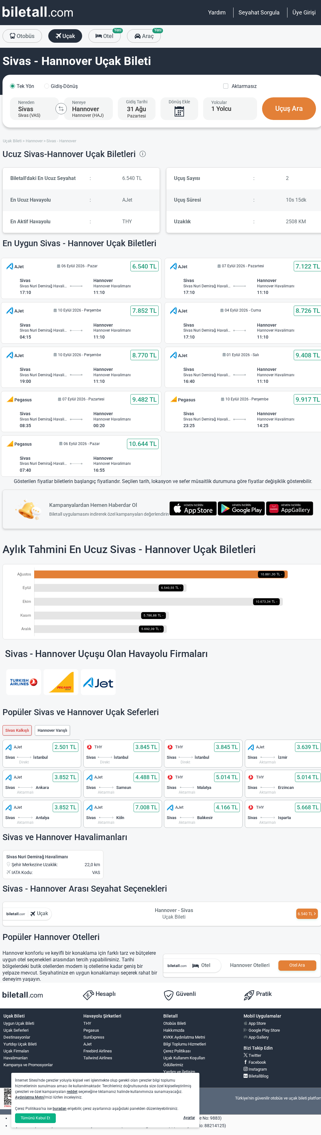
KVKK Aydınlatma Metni (184, 1037)
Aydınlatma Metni (30, 1097)
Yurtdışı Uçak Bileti (20, 1044)
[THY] (23, 682)
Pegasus (91, 1030)
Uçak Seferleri (16, 1030)
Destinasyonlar (16, 1037)
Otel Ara (297, 965)
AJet (87, 1044)
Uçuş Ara (289, 108)
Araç (150, 34)
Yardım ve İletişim (179, 1071)
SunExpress (93, 1037)
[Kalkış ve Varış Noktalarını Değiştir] (61, 108)
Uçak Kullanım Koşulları (184, 1058)
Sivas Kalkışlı (17, 730)
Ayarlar (189, 1118)
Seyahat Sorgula (259, 12)
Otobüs (24, 36)
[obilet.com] (38, 17)
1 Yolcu (221, 108)
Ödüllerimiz (173, 1064)
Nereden (26, 102)
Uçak (68, 36)
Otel (111, 34)
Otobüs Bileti (174, 1023)
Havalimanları (15, 1058)
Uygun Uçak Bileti (18, 1023)
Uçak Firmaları (16, 1051)
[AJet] (98, 682)
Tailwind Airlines (97, 1058)
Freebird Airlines (97, 1051)
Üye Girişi (304, 12)
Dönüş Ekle (179, 101)
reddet (72, 1091)
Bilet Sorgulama (177, 1078)
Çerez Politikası (177, 1051)
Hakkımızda (173, 1030)
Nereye (79, 102)
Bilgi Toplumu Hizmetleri (184, 1044)
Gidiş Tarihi (136, 101)
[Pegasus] (61, 682)
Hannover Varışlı (52, 730)
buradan (59, 1108)
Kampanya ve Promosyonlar (28, 1064)
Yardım (217, 12)
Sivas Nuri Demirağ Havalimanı (37, 856)
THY (87, 1023)
